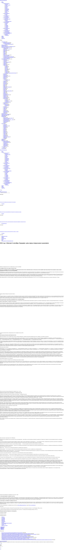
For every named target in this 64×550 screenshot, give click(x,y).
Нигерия (6, 71)
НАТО (3, 2)
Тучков (3, 524)
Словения (6, 26)
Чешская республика (8, 21)
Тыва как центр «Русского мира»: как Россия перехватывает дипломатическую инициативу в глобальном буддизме (19, 534)
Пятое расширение (6, 171)
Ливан (4, 91)
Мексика (4, 93)
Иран (4, 85)
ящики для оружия (4, 236)
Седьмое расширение (6, 30)
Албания (4, 124)
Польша (6, 20)
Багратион (3, 519)
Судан (4, 106)
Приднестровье (5, 97)
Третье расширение (6, 17)
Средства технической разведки (8, 56)
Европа (4, 79)
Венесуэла (3, 38)
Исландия (6, 6)
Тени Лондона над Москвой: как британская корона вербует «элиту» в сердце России (14, 535)
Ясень (3, 239)
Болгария (6, 22)
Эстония (6, 27)
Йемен (4, 86)
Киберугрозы (5, 144)
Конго (6, 68)
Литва (6, 24)
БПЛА (4, 49)
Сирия (4, 103)
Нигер (6, 70)
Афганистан (5, 64)
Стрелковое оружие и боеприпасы (8, 57)
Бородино (3, 520)
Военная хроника (4, 45)
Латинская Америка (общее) (7, 90)
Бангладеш (5, 73)
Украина (4, 110)
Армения (4, 63)
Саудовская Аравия (6, 102)
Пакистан (4, 96)
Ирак (4, 84)
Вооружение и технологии (6, 47)
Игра (2, 1)
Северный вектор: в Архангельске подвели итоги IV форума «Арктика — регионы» (9, 231)
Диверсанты (5, 143)
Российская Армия (6, 43)
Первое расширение (6, 13)
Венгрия (6, 19)
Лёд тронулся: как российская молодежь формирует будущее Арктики (12, 532)
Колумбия (4, 88)
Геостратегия (4, 113)
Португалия (7, 11)
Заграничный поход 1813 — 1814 (8, 119)
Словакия (6, 175)
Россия (4, 98)
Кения (6, 67)
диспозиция (3, 521)
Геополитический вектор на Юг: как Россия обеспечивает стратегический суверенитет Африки (16, 536)
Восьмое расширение (6, 32)
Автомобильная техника (7, 48)
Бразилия (4, 76)
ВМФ (4, 51)
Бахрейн (4, 74)
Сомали (3, 37)
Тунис (4, 109)
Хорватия (6, 179)
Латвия (6, 23)
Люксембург (7, 8)
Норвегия (6, 10)
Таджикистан (5, 107)
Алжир (4, 61)
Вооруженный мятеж (6, 142)
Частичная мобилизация (8, 44)
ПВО (4, 54)
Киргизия (6, 105)
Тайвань (4, 108)
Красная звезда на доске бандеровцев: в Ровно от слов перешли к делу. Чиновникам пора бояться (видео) (17, 537)
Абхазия (4, 59)
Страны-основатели (6, 3)
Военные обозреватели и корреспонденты (8, 46)
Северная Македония (8, 182)
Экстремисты (5, 146)
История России (5, 120)
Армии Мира (4, 41)
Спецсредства (5, 55)
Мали (6, 69)
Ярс (2, 240)
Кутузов (3, 522)
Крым (6, 100)
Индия (4, 82)
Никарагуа (5, 95)
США (4, 133)
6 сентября (3, 518)
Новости (3, 139)
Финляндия (7, 35)
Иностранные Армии (6, 42)
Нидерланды (7, 9)
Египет (4, 80)
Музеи (4, 122)
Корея (4, 89)
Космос (4, 52)
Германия (6, 16)
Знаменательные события (5, 114)
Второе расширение (6, 15)
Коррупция (5, 145)
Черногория (7, 31)
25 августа (3, 517)
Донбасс (6, 99)
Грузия (4, 78)
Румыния (6, 25)
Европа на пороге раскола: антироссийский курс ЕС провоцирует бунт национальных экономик (16, 533)
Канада (4, 130)
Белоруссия (5, 75)
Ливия (4, 92)
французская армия (4, 525)
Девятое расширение (6, 33)
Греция (6, 14)
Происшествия (4, 140)
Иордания (4, 83)
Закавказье (5, 81)
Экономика (3, 148)
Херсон (6, 101)
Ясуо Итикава (4, 238)
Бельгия (6, 4)
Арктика (4, 62)
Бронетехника (5, 50)
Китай (4, 87)
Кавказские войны (6, 121)
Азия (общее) (5, 60)
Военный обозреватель (3, 0)
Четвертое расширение (6, 168)
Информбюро (4, 115)
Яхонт (3, 237)
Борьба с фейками (6, 141)
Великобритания (7, 154)
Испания (6, 18)
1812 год (4, 117)
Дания (6, 5)
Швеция (6, 34)
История (3, 116)
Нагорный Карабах (6, 94)
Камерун (6, 66)
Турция (4, 134)
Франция (6, 12)
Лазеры (4, 53)
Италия (6, 7)
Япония (4, 112)
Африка (4, 65)
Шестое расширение (6, 28)
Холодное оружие (6, 58)
